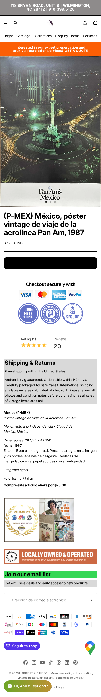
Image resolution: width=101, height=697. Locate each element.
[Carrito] (95, 23)
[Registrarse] (90, 600)
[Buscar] (15, 23)
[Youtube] (42, 662)
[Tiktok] (50, 662)
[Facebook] (25, 662)
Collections (43, 36)
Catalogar (23, 36)
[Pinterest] (75, 662)
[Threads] (59, 662)
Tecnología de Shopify (69, 677)
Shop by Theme (67, 36)
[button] (28, 686)
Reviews (60, 339)
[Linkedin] (67, 662)
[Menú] (5, 22)
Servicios (90, 36)
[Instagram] (34, 662)
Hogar (8, 36)
